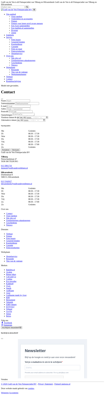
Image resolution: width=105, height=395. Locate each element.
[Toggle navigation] (34, 9)
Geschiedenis (16, 63)
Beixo (8, 316)
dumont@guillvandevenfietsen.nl (14, 168)
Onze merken (16, 16)
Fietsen (14, 21)
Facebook (8, 323)
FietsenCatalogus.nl (62, 384)
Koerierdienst (16, 44)
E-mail (3, 106)
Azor (8, 293)
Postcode (4, 111)
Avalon (9, 272)
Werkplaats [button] (10, 67)
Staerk (8, 288)
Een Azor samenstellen (20, 26)
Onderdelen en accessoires (22, 19)
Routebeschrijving (13, 81)
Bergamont (10, 300)
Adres (3, 109)
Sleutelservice (16, 53)
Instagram (8, 325)
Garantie (14, 46)
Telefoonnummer (8, 103)
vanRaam (10, 291)
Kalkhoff (9, 284)
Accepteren (13, 393)
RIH (8, 297)
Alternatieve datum (8, 120)
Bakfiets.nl (10, 270)
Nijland (9, 309)
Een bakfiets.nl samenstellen (22, 28)
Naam (3, 101)
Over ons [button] (10, 56)
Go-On (9, 311)
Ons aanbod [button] (11, 14)
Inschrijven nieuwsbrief (10, 328)
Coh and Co (11, 277)
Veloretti (9, 302)
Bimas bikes (11, 274)
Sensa (8, 314)
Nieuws (14, 65)
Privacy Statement (45, 384)
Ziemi (13, 33)
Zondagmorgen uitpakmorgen (23, 60)
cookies (31, 388)
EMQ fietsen (11, 304)
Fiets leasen (16, 40)
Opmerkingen (6, 115)
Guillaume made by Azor (16, 295)
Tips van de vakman (19, 72)
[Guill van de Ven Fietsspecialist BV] (16, 9)
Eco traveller (11, 281)
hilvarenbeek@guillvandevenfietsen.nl (16, 184)
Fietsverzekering (18, 51)
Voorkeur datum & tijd (10, 117)
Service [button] (9, 37)
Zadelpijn (10, 35)
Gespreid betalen (18, 42)
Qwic (8, 286)
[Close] (2, 338)
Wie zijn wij (16, 58)
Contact (9, 79)
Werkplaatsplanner (18, 74)
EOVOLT (10, 307)
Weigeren (5, 393)
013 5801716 (6, 166)
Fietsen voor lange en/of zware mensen (27, 23)
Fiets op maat (16, 49)
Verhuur (9, 77)
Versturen (15, 150)
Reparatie (15, 70)
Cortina (9, 279)
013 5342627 (6, 181)
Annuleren (5, 150)
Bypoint (14, 30)
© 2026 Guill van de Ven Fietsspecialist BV (18, 384)
